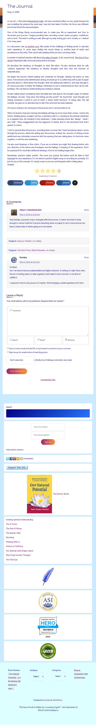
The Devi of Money (14, 528)
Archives (34, 670)
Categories (56, 670)
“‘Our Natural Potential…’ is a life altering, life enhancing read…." (14, 681)
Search (9, 407)
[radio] (37, 171)
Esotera (47, 700)
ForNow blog (79, 677)
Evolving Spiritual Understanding (19, 519)
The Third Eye (11, 559)
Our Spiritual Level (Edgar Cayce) (19, 551)
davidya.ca (48, 626)
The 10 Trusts (11, 524)
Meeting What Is (13, 542)
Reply (86, 210)
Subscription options (14, 449)
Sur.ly (53, 632)
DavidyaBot (28, 458)
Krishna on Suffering (14, 546)
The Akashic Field (13, 533)
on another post (32, 46)
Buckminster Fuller (36, 21)
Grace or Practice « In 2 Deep (29, 241)
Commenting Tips (48, 380)
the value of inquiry (50, 57)
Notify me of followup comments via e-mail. (54, 360)
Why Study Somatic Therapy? (18, 555)
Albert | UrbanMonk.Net (31, 210)
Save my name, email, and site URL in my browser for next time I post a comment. (40, 348)
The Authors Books (60, 494)
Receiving (10, 537)
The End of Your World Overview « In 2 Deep (35, 250)
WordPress (57, 700)
